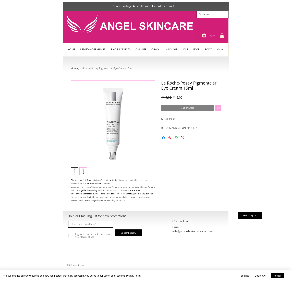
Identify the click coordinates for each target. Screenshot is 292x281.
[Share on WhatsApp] (176, 138)
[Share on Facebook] (163, 138)
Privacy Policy (133, 275)
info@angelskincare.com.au (192, 231)
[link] (222, 35)
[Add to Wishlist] (218, 108)
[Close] (288, 275)
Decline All (260, 275)
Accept (277, 275)
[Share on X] (183, 138)
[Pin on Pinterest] (170, 138)
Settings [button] (245, 275)
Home (74, 68)
